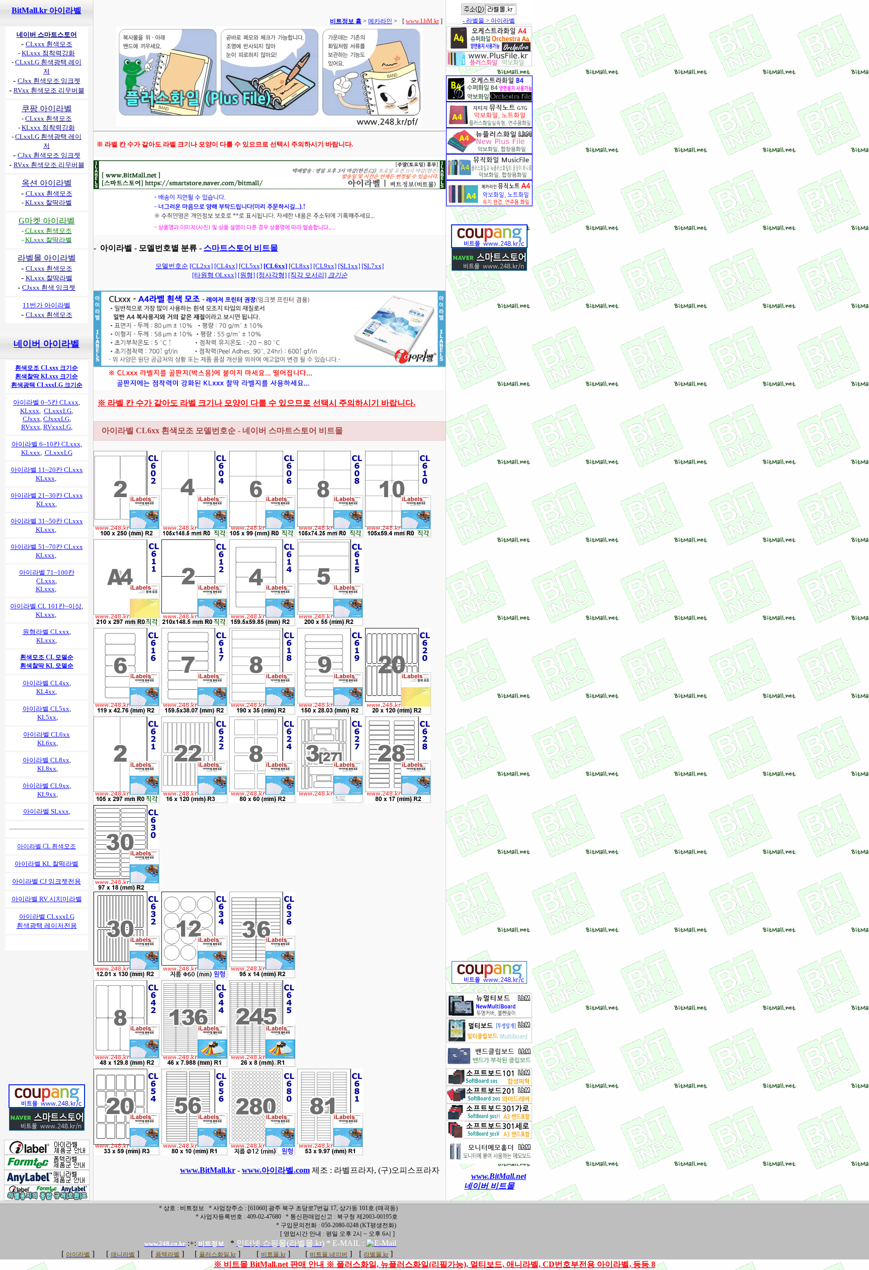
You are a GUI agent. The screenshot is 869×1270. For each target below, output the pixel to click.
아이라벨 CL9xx (46, 785)
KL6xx (46, 743)
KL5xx (46, 717)
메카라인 (380, 21)
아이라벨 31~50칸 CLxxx (47, 521)
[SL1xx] (349, 266)
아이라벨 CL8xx (46, 760)
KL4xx (45, 691)
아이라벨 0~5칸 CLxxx (45, 402)
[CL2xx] (201, 266)
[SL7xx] (373, 266)
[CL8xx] (300, 266)
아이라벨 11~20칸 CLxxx (47, 469)
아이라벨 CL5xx (46, 708)
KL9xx (46, 794)
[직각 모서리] (307, 275)
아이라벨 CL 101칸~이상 (45, 606)
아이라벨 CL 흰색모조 (46, 846)
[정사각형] (271, 275)
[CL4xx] (225, 266)
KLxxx (29, 411)
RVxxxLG (57, 427)
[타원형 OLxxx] (214, 275)
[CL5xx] (250, 266)
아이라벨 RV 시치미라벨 (47, 899)
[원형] (246, 275)
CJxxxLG (56, 419)
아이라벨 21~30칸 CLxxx (47, 495)
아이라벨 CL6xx (46, 734)
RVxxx (30, 427)
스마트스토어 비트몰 (241, 248)
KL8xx (46, 768)
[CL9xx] (324, 266)
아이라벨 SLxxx (46, 811)
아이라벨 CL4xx (46, 683)
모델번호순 (171, 266)
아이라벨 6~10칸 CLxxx (46, 444)
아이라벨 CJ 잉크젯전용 (46, 881)
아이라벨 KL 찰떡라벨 (46, 863)
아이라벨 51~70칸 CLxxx (47, 546)
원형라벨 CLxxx (46, 632)
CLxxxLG (57, 411)
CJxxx (31, 419)
